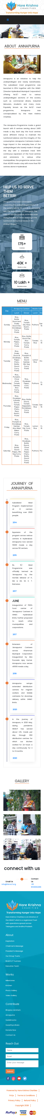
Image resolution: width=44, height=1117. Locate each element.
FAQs (11, 1095)
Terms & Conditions (26, 1095)
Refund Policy (30, 1100)
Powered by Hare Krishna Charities (22, 1090)
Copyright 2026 (22, 1105)
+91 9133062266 (36, 885)
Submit (10, 1071)
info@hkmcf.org (9, 884)
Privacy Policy (14, 1100)
